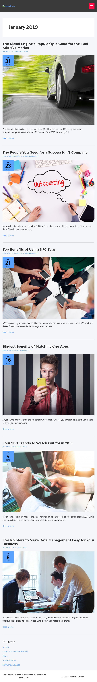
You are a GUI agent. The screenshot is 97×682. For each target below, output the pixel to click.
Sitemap (81, 677)
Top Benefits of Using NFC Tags (29, 249)
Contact (73, 677)
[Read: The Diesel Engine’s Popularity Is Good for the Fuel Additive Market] (48, 89)
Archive (6, 647)
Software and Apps (23, 350)
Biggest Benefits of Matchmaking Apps (36, 346)
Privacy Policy (24, 677)
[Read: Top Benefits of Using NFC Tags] (48, 287)
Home (5, 656)
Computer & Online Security (27, 156)
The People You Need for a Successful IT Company (45, 152)
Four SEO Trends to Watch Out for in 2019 (37, 443)
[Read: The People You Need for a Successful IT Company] (48, 190)
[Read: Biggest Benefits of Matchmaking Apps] (48, 384)
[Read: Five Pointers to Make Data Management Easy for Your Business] (48, 582)
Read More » (8, 138)
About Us (65, 677)
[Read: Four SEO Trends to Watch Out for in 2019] (48, 481)
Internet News (22, 51)
